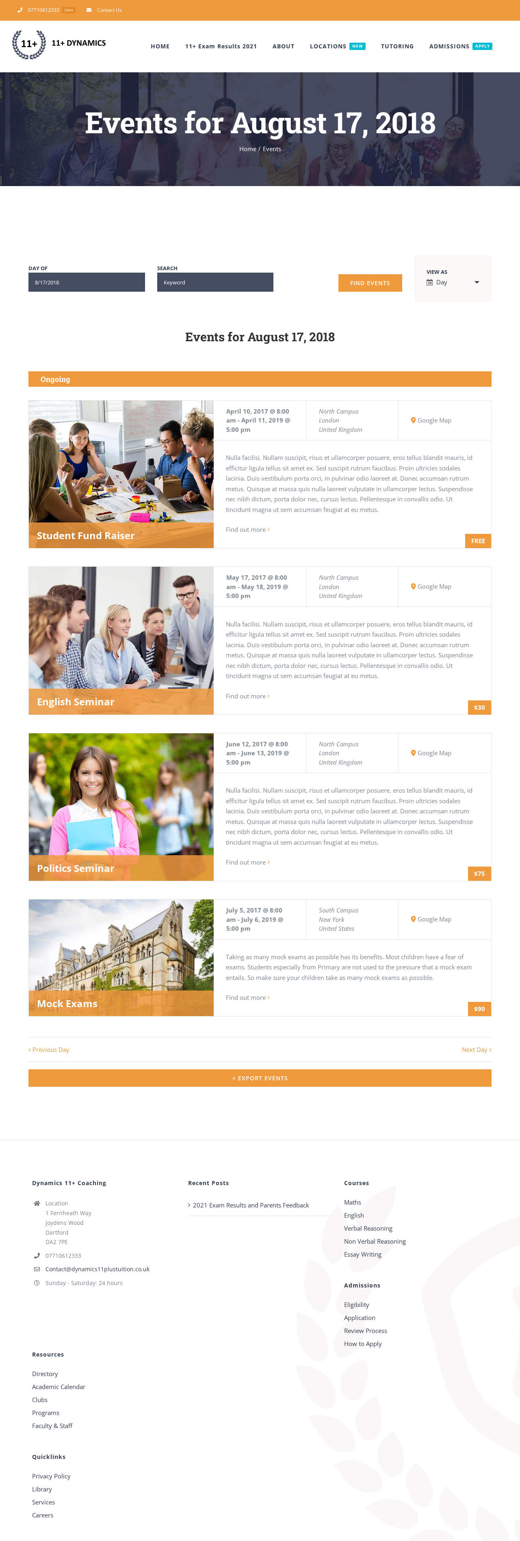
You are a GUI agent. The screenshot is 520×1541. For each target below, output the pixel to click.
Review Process (365, 1330)
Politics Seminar (76, 868)
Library (42, 1489)
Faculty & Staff (52, 1426)
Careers (42, 1515)
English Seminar (76, 701)
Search (167, 268)
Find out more (246, 529)
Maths (352, 1202)
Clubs (40, 1400)
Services (43, 1502)
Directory (45, 1374)
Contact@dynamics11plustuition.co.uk (98, 1269)
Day (441, 282)
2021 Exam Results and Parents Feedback (251, 1205)
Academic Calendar (58, 1387)
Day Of (38, 268)
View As (437, 272)
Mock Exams (67, 1003)
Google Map (434, 420)
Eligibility (356, 1304)
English (354, 1215)
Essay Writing (362, 1254)
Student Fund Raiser (86, 535)
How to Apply (363, 1343)
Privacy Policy (51, 1476)
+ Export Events (260, 1078)
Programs (45, 1413)
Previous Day (50, 1049)
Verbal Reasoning (368, 1228)
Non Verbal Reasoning (375, 1241)
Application (359, 1317)
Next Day (475, 1049)
